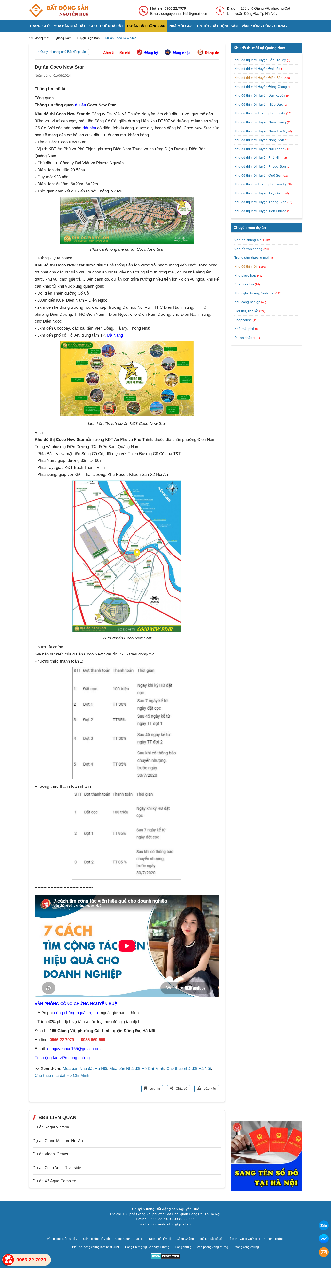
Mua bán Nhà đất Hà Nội (85, 1068)
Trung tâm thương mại (251, 258)
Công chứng (183, 1247)
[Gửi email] (324, 1252)
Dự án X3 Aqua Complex (54, 1181)
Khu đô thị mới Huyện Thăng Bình (260, 202)
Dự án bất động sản (146, 26)
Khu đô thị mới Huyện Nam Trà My (261, 131)
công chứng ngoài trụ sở (76, 1013)
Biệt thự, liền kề (246, 311)
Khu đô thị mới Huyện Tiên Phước (260, 211)
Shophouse (243, 320)
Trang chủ (39, 26)
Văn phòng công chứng (264, 26)
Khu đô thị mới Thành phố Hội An (260, 113)
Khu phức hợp (245, 275)
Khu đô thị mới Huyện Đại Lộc (257, 69)
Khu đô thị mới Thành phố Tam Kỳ (261, 184)
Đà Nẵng (115, 335)
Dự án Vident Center (50, 1154)
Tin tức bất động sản (217, 26)
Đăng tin (212, 53)
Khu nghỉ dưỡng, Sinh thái (254, 293)
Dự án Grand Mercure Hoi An (58, 1141)
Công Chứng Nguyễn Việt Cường (147, 1247)
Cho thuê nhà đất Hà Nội (188, 1068)
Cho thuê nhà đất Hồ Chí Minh (62, 1075)
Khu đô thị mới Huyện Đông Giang (261, 87)
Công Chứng (185, 1239)
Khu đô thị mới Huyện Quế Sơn (258, 175)
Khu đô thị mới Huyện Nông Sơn (259, 140)
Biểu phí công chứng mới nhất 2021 (95, 1247)
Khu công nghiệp (247, 302)
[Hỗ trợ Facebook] (324, 1239)
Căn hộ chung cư (247, 240)
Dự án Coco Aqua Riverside (57, 1168)
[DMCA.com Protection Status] (165, 1256)
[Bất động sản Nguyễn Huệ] (59, 10)
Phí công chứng (273, 1239)
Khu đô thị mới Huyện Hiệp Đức (259, 104)
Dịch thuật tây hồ (160, 1239)
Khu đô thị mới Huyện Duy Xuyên (260, 95)
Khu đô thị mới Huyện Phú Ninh (259, 157)
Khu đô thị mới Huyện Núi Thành (259, 149)
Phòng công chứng (246, 1247)
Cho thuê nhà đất (106, 26)
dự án (80, 105)
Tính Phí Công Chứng (242, 1239)
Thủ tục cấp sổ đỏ (211, 1239)
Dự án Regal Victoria (51, 1127)
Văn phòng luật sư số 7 (62, 1239)
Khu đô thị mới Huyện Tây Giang (259, 193)
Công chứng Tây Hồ (96, 1239)
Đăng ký (151, 53)
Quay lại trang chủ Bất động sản (63, 52)
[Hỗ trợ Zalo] (324, 1226)
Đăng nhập (182, 53)
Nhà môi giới (181, 26)
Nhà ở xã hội (244, 284)
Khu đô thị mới (245, 266)
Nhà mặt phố (244, 329)
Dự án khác (243, 338)
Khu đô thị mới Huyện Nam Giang (260, 122)
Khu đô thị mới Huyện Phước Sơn (260, 166)
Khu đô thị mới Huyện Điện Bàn (259, 78)
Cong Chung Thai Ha (129, 1239)
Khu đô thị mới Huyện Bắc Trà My (260, 60)
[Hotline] (8, 1260)
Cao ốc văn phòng (248, 249)
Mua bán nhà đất (70, 26)
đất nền (89, 128)
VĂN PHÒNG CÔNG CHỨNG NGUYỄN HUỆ (76, 1004)
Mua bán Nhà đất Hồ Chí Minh (137, 1068)
